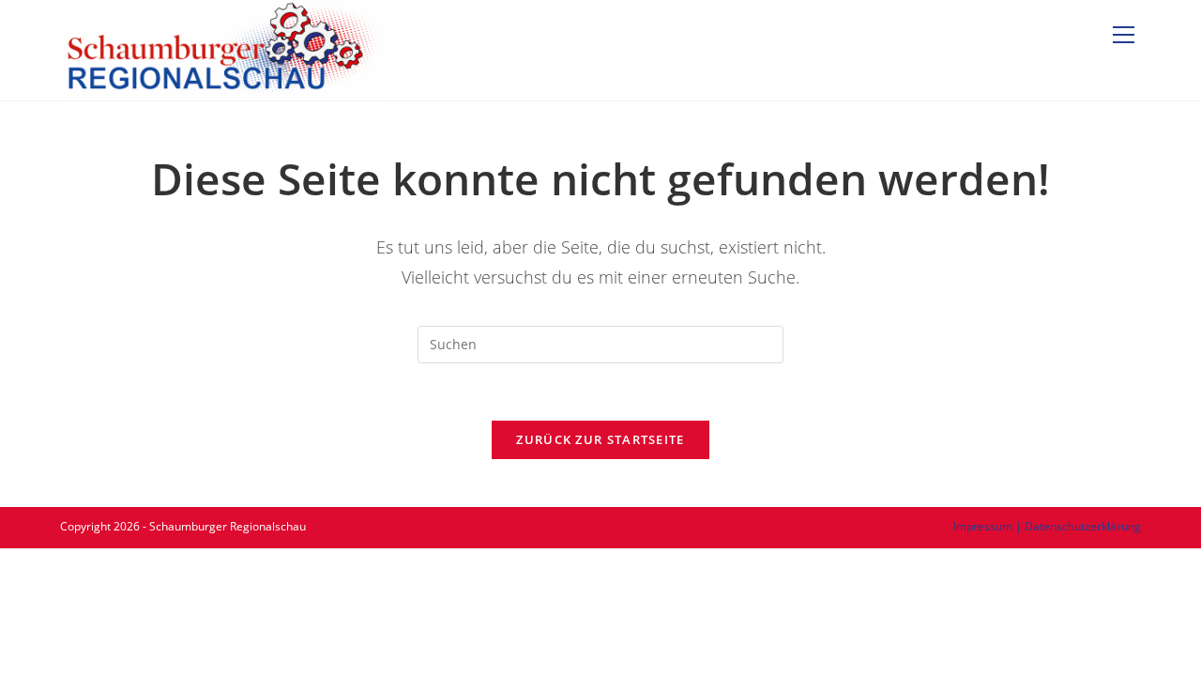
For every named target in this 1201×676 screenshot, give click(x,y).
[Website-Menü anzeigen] (1123, 35)
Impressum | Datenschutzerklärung (1047, 526)
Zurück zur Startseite (600, 439)
